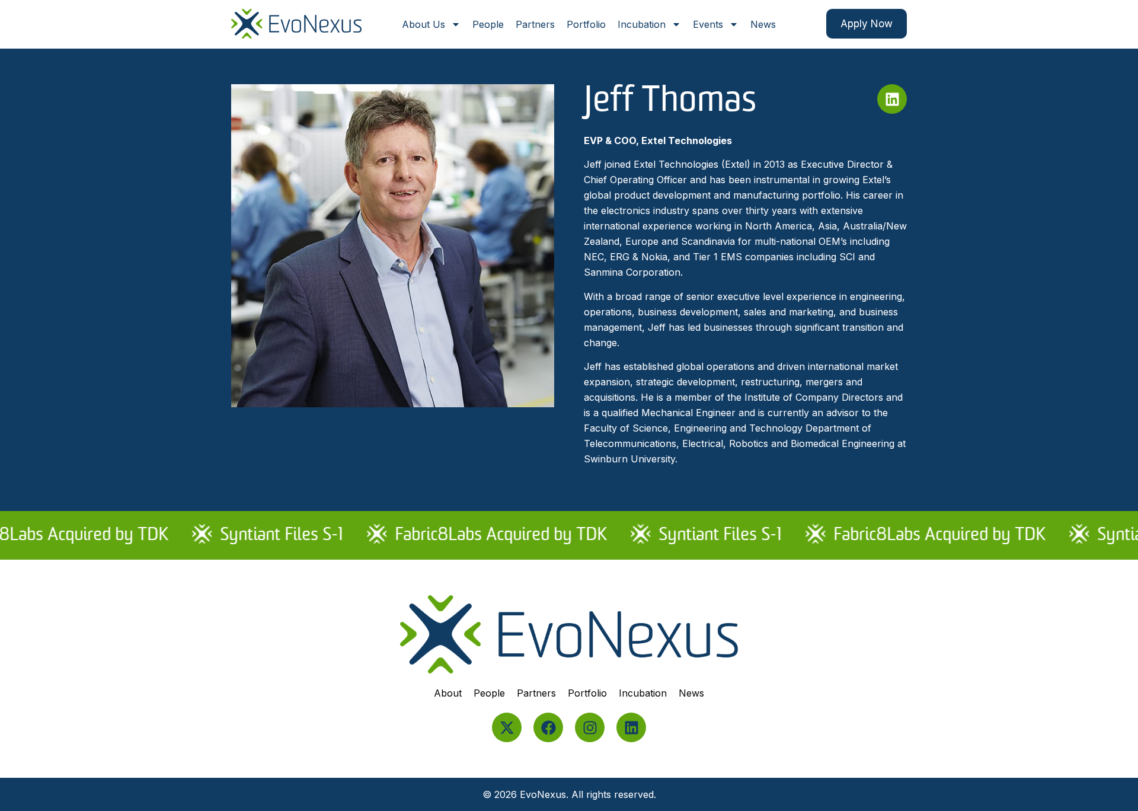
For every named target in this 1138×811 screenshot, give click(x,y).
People (488, 24)
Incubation (642, 24)
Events (708, 24)
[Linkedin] (631, 727)
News (763, 24)
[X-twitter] (507, 727)
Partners (535, 24)
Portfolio (586, 24)
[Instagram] (590, 727)
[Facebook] (548, 727)
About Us (423, 24)
